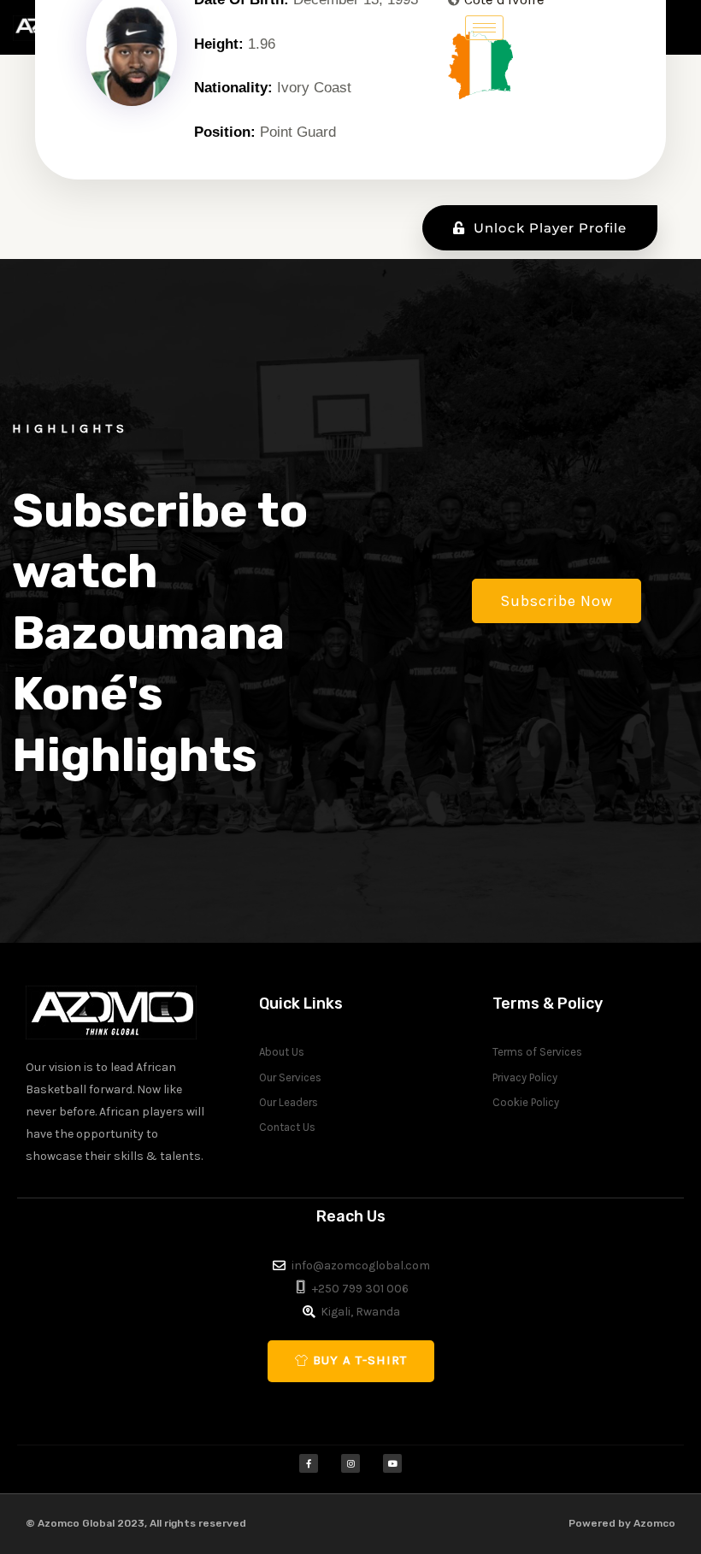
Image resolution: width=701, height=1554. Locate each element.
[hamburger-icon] (484, 27)
